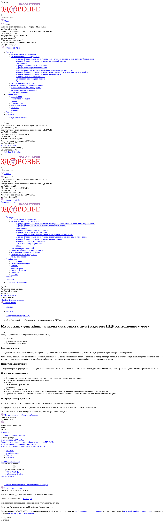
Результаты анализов (18, 282)
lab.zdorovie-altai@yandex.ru (12, 300)
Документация (17, 103)
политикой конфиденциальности (137, 511)
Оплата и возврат (40, 485)
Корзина (7, 21)
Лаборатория (16, 97)
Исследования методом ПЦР (23, 83)
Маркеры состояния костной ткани (30, 77)
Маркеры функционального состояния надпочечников (39, 74)
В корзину (5, 432)
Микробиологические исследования (26, 88)
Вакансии (15, 108)
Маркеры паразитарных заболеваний (31, 68)
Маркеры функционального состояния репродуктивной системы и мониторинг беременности (55, 59)
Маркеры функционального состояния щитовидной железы (41, 61)
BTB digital (27, 499)
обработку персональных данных (88, 511)
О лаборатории (12, 94)
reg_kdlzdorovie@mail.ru (11, 152)
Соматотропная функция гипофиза (30, 79)
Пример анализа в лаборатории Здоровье (21, 415)
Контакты (10, 114)
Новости (14, 101)
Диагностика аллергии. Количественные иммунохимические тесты (44, 70)
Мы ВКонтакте (7, 476)
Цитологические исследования (24, 90)
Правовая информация (10, 461)
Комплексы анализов (20, 92)
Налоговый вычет (18, 105)
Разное (18, 81)
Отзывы (14, 110)
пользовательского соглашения (21, 513)
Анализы (10, 52)
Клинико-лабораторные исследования (27, 85)
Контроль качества (25, 485)
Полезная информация (20, 99)
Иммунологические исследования (25, 57)
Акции (9, 112)
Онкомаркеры (21, 63)
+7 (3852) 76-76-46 (8, 145)
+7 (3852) (8, 295)
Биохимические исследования (23, 54)
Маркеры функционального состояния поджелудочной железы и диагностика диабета (52, 72)
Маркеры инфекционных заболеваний (32, 65)
